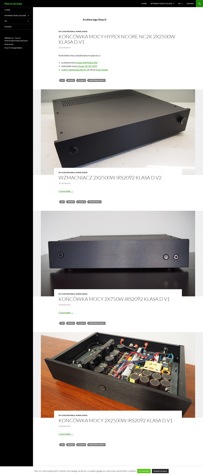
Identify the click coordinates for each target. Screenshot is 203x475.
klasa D (81, 80)
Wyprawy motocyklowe (161, 3)
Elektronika (68, 31)
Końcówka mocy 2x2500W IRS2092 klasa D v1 (116, 420)
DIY (179, 3)
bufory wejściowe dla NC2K (76, 69)
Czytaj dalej (66, 191)
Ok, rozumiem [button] (144, 471)
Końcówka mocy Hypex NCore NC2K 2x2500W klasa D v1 (117, 39)
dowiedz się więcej (160, 471)
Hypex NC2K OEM (87, 66)
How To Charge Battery (13, 48)
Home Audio (82, 31)
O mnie (144, 3)
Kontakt (190, 3)
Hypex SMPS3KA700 (86, 62)
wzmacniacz (94, 202)
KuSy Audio (102, 69)
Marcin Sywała (13, 3)
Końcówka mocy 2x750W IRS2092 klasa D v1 (114, 299)
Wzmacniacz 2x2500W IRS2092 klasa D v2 (110, 177)
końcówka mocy (96, 80)
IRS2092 (71, 80)
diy (62, 80)
